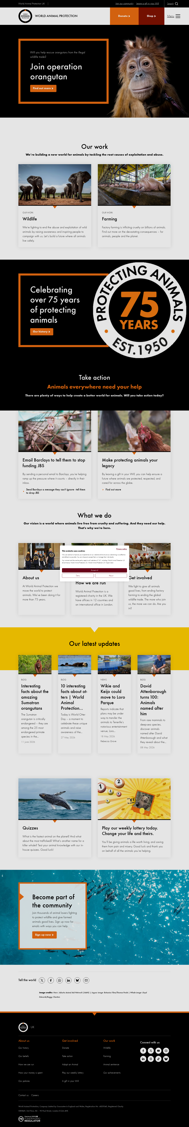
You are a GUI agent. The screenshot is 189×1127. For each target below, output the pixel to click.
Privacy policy (121, 549)
